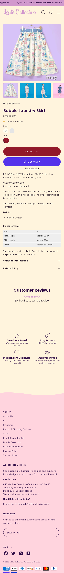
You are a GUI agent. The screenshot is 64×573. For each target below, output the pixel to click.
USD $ (5, 547)
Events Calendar (12, 442)
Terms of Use (10, 455)
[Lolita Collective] (19, 12)
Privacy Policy (10, 451)
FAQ (5, 420)
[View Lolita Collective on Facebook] (5, 553)
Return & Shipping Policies (17, 429)
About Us (8, 416)
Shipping (8, 425)
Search (7, 411)
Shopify (37, 562)
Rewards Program (13, 446)
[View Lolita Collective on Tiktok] (28, 553)
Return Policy (10, 268)
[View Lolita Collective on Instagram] (20, 553)
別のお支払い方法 (32, 168)
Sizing (6, 433)
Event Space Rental (13, 438)
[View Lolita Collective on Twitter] (13, 553)
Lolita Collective (16, 562)
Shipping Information (15, 260)
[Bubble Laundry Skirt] (10, 90)
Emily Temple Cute (11, 103)
